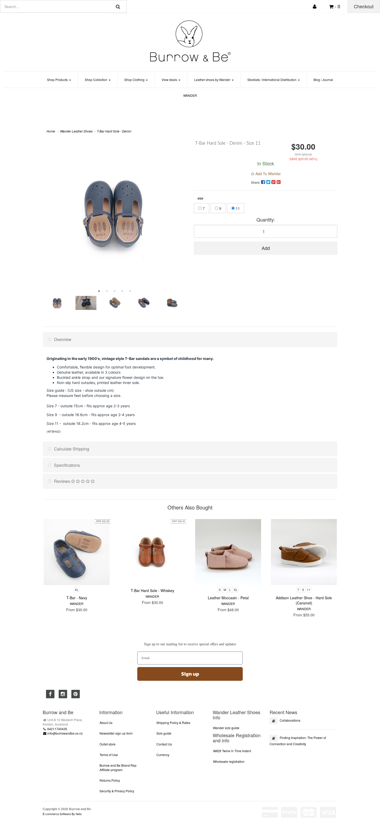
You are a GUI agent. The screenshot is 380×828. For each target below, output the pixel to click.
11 (237, 208)
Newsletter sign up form (116, 733)
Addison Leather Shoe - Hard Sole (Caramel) (304, 600)
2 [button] (106, 291)
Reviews (62, 481)
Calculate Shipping (71, 449)
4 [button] (122, 291)
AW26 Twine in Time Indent (232, 751)
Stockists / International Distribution (272, 79)
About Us (106, 722)
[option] (114, 213)
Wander (190, 95)
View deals (170, 79)
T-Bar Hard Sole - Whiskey (152, 590)
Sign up (190, 674)
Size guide (163, 733)
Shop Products (58, 79)
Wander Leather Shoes (76, 131)
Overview (62, 339)
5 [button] (130, 291)
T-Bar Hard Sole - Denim (114, 131)
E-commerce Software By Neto (62, 814)
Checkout (364, 6)
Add (266, 248)
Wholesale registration (229, 761)
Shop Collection (96, 79)
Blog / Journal (323, 79)
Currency (162, 754)
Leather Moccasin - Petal (228, 597)
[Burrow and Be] (190, 41)
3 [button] (114, 291)
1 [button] (99, 291)
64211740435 (57, 729)
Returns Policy (110, 780)
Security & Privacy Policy (117, 791)
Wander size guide (226, 728)
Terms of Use (109, 754)
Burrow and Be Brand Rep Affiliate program (118, 767)
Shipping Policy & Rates (173, 722)
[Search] (118, 6)
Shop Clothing (134, 79)
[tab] (190, 339)
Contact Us (164, 744)
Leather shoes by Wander (212, 79)
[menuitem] (263, 181)
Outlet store (108, 744)
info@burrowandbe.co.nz (65, 733)
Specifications (67, 465)
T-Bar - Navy (76, 597)
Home (51, 131)
